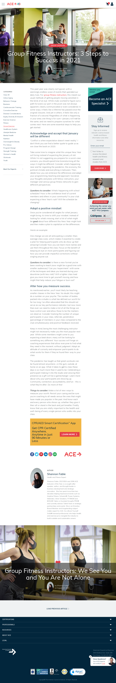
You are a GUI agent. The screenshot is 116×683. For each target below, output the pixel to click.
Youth (5, 160)
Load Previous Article (57, 609)
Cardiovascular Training (12, 107)
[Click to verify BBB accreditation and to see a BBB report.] (54, 671)
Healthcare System (10, 129)
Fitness (5, 123)
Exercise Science (9, 120)
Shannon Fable (61, 68)
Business (6, 104)
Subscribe (100, 168)
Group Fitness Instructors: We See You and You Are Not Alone (58, 574)
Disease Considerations (12, 114)
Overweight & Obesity (11, 142)
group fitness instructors (55, 95)
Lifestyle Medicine (9, 132)
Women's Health (9, 154)
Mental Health (8, 135)
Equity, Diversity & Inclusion (13, 117)
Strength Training (9, 151)
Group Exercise (58, 45)
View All (6, 95)
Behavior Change (9, 101)
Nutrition (6, 139)
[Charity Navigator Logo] (42, 671)
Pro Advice (7, 145)
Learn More (69, 434)
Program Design (9, 148)
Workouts (7, 157)
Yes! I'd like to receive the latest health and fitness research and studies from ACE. (100, 156)
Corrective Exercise (10, 110)
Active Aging (8, 98)
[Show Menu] (3, 4)
